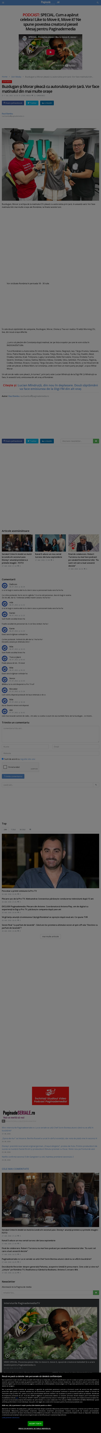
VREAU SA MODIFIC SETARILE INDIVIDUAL (34, 1428)
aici (17, 1398)
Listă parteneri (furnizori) (10, 1417)
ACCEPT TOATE (35, 1423)
